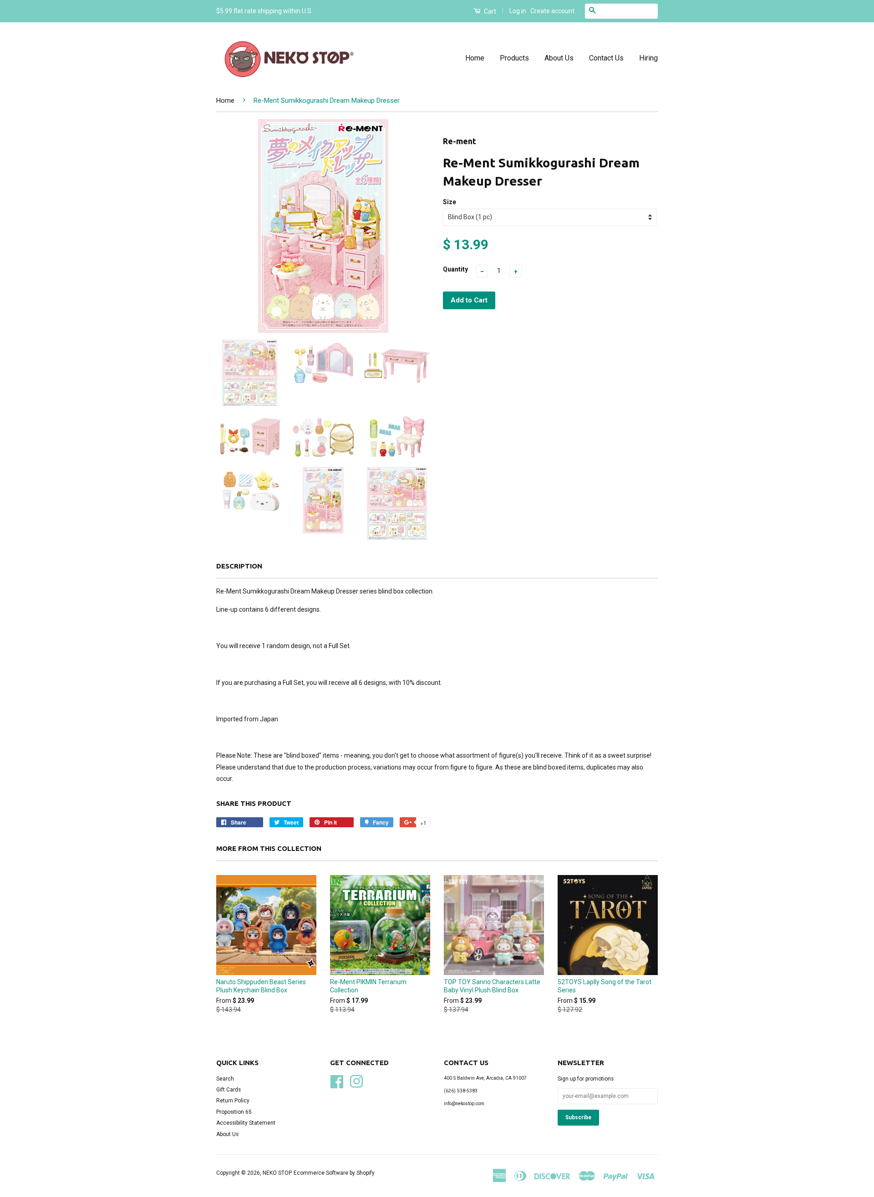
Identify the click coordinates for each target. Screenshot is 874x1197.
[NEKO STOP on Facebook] (337, 1080)
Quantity (455, 269)
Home (474, 58)
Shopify (365, 1173)
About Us (559, 58)
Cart (489, 11)
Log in (517, 11)
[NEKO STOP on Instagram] (356, 1080)
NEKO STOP (277, 1173)
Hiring (648, 58)
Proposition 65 (234, 1112)
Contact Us (606, 58)
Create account (552, 11)
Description (239, 566)
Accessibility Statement (245, 1123)
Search (225, 1079)
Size (449, 202)
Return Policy (232, 1100)
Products (514, 58)
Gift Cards (228, 1089)
